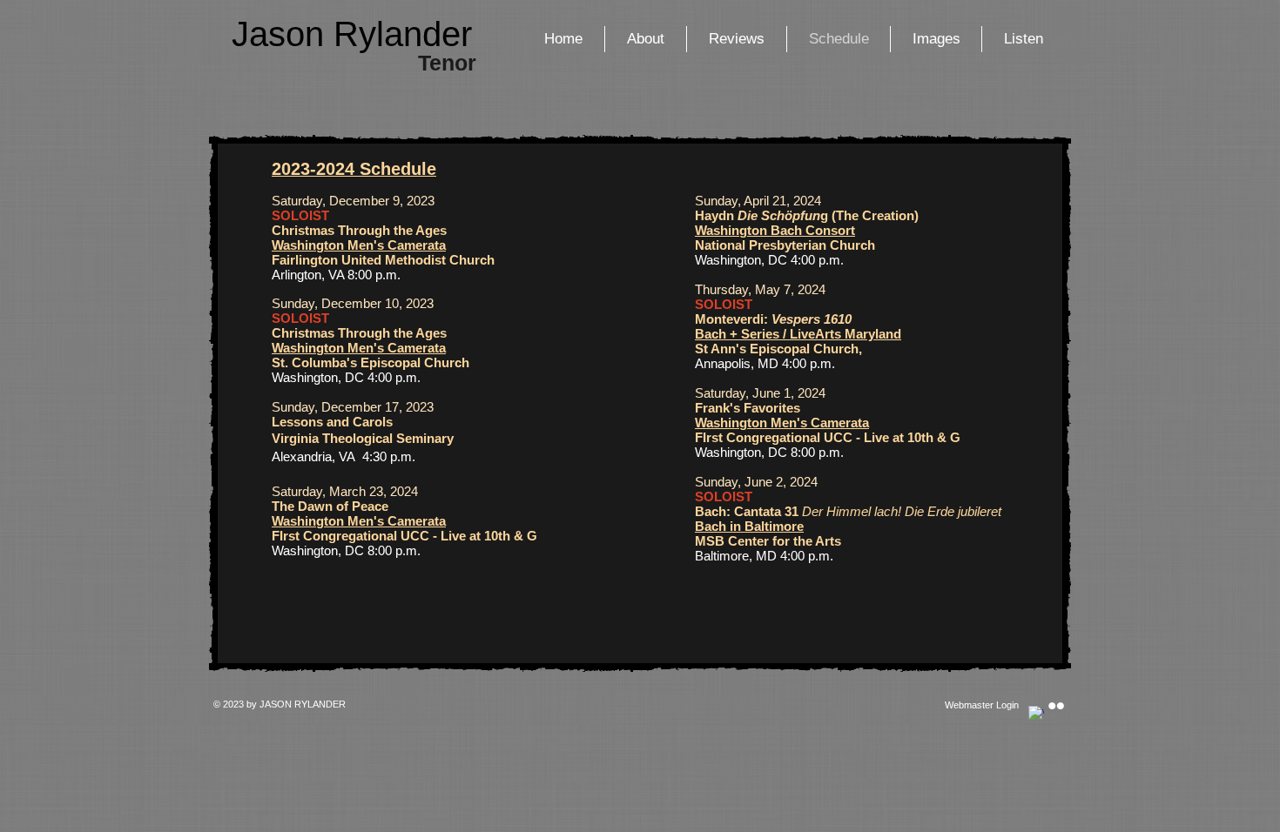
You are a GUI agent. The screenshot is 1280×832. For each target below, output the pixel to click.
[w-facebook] (1036, 713)
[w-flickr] (1056, 706)
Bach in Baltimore (749, 526)
